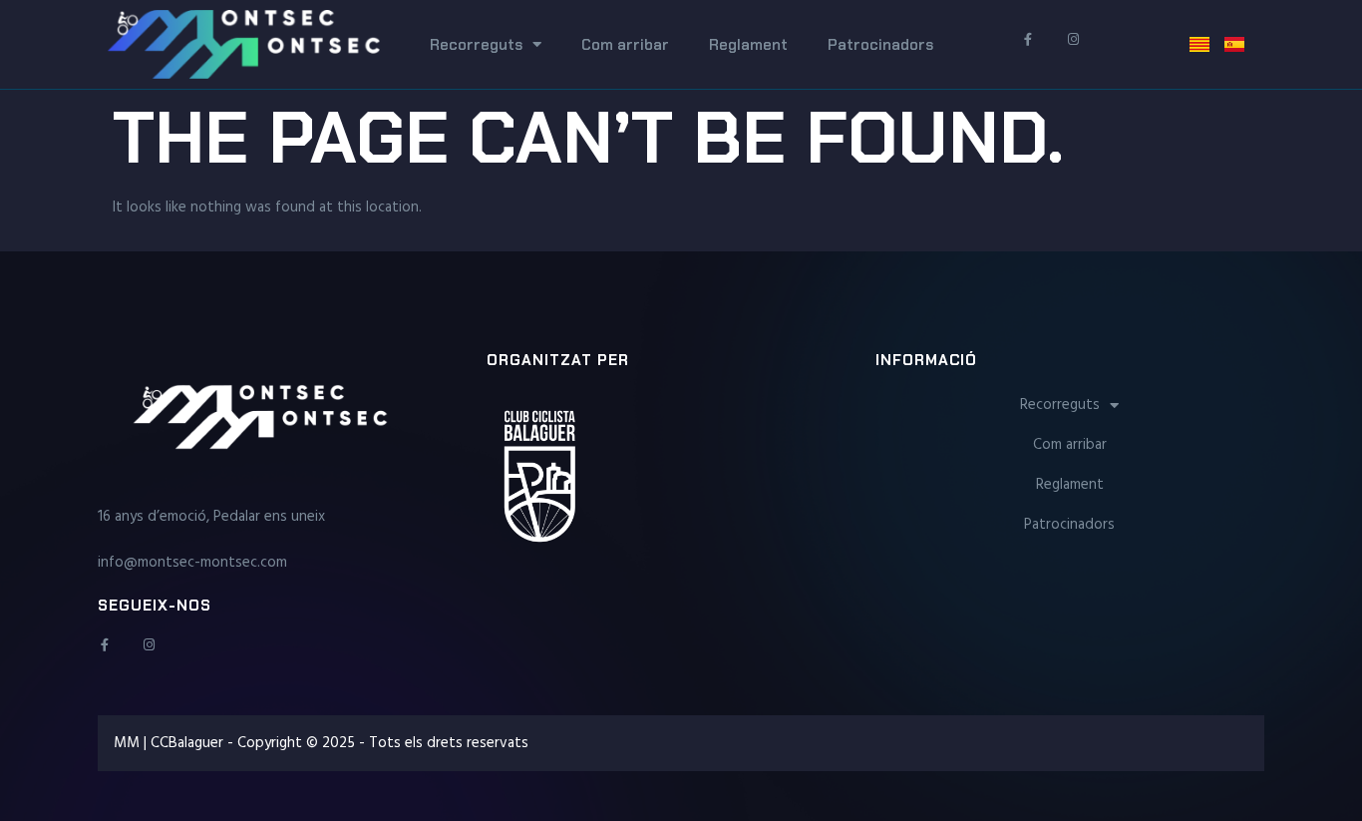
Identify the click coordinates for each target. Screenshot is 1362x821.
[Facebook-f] (104, 644)
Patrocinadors (880, 45)
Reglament (748, 45)
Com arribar (625, 45)
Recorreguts (476, 45)
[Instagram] (149, 644)
